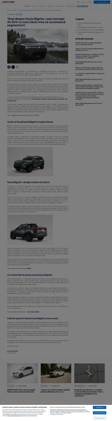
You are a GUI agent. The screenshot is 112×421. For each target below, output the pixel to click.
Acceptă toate (99, 407)
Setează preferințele (99, 418)
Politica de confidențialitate (30, 415)
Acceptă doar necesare (99, 412)
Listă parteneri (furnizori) (56, 414)
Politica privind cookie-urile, (15, 415)
